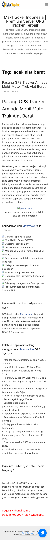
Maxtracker (29, 226)
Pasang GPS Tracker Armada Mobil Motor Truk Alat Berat (25, 84)
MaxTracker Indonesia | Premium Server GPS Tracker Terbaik (25, 21)
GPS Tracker (9, 91)
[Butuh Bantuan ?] (42, 533)
